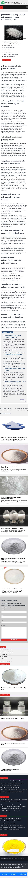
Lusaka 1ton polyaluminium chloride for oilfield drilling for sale (13, 688)
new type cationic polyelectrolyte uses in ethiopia (11, 588)
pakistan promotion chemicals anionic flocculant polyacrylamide (11, 467)
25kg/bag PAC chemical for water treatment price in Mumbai (12, 858)
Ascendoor (6, 867)
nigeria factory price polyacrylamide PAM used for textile (14, 437)
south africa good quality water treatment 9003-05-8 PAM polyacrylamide (13, 789)
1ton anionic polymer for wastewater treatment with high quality (12, 791)
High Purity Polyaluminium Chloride (6, 652)
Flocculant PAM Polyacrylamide (6, 649)
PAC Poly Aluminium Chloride (5, 654)
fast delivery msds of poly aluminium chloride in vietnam (10, 808)
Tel (2, 620)
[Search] (27, 7)
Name (2, 609)
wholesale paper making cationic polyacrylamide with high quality (12, 780)
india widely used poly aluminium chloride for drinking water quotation (13, 806)
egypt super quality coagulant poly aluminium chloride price (11, 804)
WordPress (18, 867)
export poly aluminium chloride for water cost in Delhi (10, 801)
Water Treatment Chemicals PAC (6, 658)
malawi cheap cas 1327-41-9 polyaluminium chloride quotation (11, 825)
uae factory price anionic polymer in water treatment (9, 785)
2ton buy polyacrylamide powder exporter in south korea (10, 820)
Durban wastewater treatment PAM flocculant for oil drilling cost (13, 559)
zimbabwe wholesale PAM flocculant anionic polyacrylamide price (12, 827)
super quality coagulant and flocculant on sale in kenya (10, 818)
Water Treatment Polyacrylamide (6, 661)
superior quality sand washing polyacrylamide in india (10, 787)
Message (3, 625)
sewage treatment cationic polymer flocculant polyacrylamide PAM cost (11, 498)
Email (2, 615)
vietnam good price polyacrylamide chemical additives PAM (13, 744)
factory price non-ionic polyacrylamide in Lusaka (12, 528)
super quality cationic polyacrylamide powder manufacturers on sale (11, 770)
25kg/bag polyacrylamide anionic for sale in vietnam (12, 718)
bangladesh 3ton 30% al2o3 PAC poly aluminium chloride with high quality (14, 799)
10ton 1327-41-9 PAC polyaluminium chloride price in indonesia (12, 810)
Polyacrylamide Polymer (4, 656)
